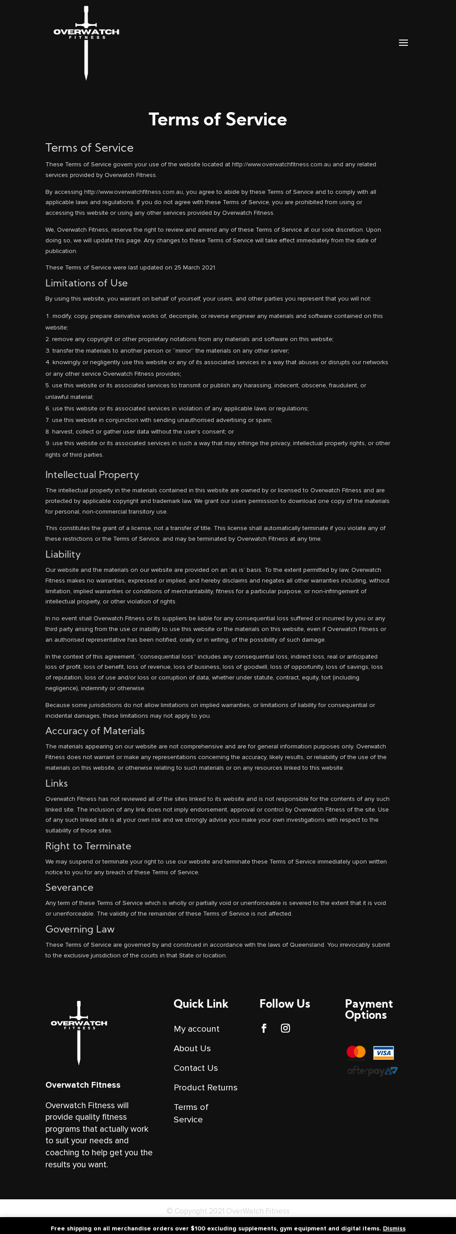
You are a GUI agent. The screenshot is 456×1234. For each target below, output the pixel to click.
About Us (192, 1048)
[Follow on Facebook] (264, 1028)
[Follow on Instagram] (285, 1028)
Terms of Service (191, 1113)
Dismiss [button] (394, 1228)
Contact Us (196, 1068)
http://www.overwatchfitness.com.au (281, 164)
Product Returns (206, 1087)
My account (197, 1029)
